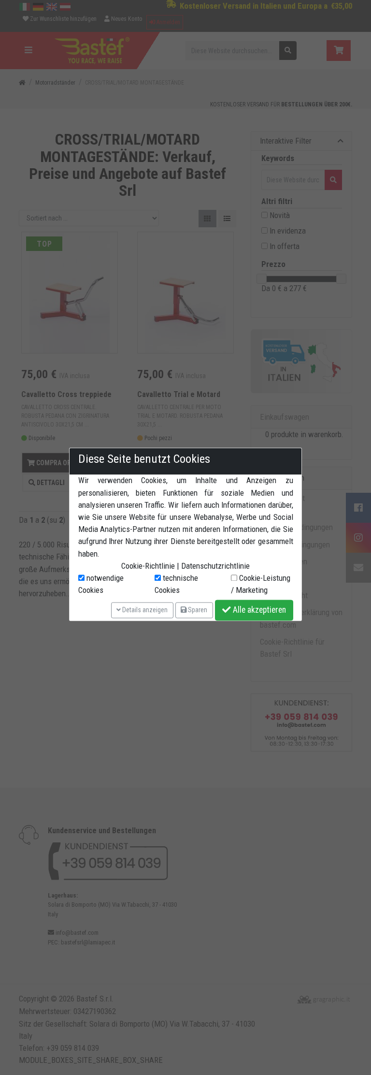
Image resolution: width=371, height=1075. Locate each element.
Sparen (196, 610)
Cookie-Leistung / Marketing (260, 584)
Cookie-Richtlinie (148, 566)
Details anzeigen (144, 610)
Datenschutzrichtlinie (215, 566)
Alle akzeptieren (258, 610)
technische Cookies (176, 584)
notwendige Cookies (101, 584)
